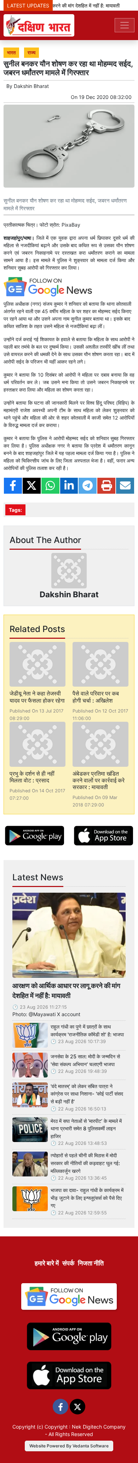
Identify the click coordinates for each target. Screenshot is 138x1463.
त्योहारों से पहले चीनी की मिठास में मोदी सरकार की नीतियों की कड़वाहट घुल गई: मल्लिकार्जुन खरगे (85, 1163)
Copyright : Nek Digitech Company (85, 1427)
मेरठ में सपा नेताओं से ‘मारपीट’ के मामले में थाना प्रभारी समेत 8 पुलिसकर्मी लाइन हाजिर (86, 1128)
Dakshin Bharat (31, 86)
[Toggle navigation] (124, 25)
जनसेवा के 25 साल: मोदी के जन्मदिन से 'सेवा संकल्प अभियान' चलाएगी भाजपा (85, 1060)
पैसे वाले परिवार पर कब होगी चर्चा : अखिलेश (96, 697)
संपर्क (68, 1263)
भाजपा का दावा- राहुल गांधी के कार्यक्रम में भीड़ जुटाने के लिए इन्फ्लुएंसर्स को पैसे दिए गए (87, 1197)
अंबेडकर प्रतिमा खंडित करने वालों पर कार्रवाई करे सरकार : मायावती (99, 780)
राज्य (31, 52)
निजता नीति (91, 1263)
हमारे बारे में (47, 1263)
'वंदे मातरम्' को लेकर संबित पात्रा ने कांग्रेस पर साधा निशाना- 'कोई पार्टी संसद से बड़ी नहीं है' (87, 1093)
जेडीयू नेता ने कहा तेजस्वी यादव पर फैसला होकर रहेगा (37, 697)
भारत (11, 52)
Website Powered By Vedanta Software (69, 1445)
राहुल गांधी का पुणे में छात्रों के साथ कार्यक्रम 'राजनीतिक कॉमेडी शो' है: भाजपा (87, 1030)
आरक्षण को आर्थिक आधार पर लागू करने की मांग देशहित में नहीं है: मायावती (66, 990)
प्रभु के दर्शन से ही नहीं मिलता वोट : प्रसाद (32, 777)
